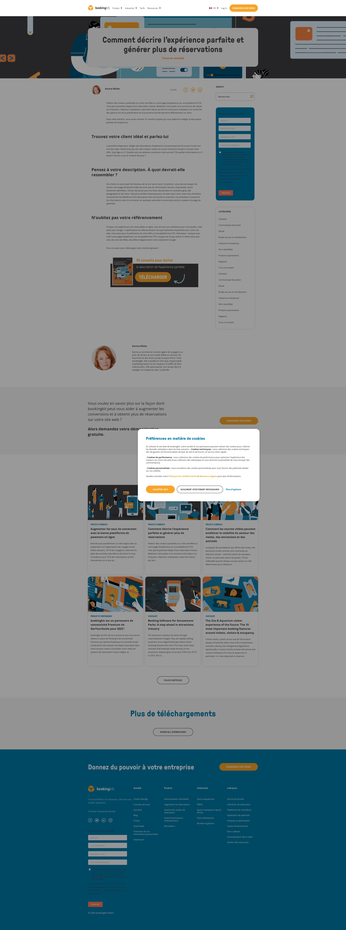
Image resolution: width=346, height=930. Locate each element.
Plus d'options (233, 489)
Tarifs (142, 8)
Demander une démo (243, 8)
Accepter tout (160, 489)
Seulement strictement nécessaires (200, 489)
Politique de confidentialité (182, 476)
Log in (224, 8)
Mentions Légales (208, 476)
